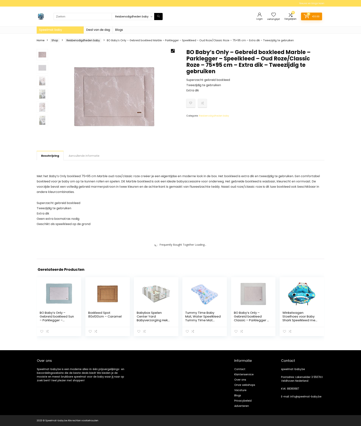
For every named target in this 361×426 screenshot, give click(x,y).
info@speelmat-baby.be (306, 396)
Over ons (240, 380)
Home (41, 40)
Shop (55, 40)
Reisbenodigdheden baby (83, 40)
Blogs (119, 30)
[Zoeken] (158, 16)
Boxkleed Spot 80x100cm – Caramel (105, 314)
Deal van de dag (98, 30)
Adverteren (241, 406)
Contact (239, 369)
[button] (173, 51)
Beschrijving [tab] (50, 156)
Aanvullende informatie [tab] (84, 156)
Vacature (240, 390)
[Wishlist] (273, 15)
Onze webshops (244, 385)
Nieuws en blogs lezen (311, 3)
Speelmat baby (50, 30)
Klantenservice (244, 374)
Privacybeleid (243, 401)
